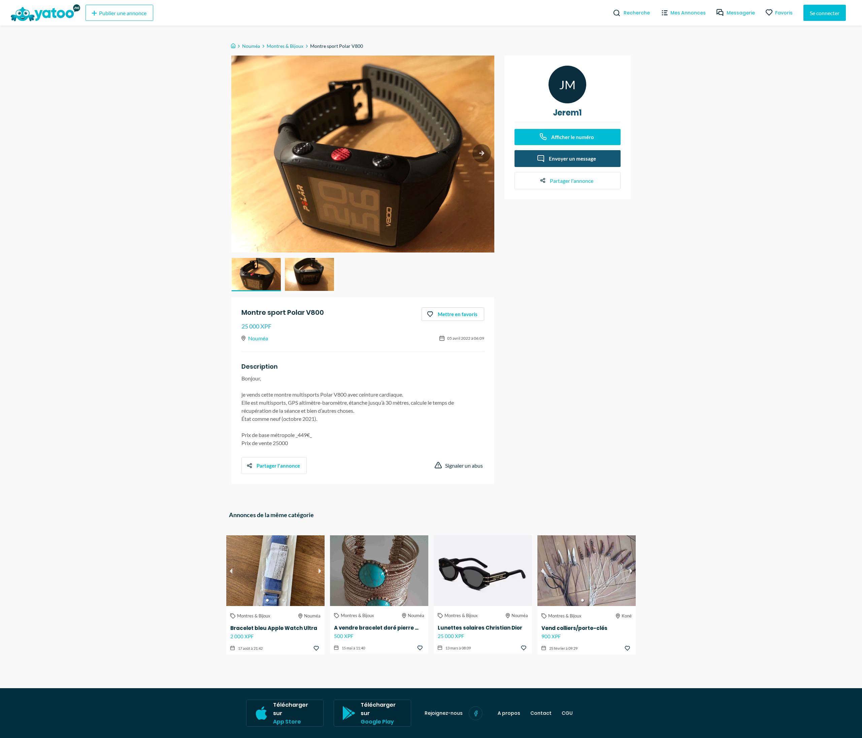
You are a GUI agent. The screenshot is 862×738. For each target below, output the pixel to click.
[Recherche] (614, 13)
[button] (256, 274)
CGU (567, 713)
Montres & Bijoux (285, 46)
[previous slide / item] (231, 570)
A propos (509, 713)
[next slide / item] (481, 153)
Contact (541, 713)
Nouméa (251, 46)
